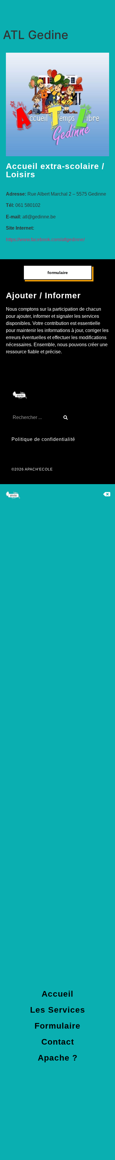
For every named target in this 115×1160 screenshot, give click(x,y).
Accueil (57, 993)
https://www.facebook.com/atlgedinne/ (45, 239)
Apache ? (58, 1057)
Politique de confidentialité (43, 439)
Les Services (57, 1009)
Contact (57, 1041)
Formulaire (57, 1025)
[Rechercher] (65, 417)
